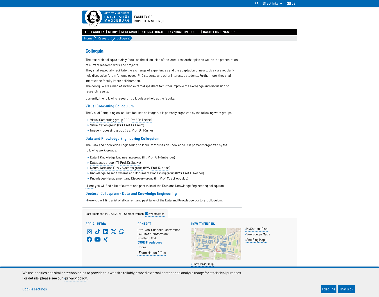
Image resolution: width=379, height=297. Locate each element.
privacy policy (76, 278)
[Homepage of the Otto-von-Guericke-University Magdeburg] (107, 19)
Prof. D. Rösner (193, 173)
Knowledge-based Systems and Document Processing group (132, 173)
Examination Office (183, 32)
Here (90, 186)
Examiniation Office (152, 252)
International (152, 32)
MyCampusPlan (257, 228)
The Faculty (95, 32)
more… (143, 247)
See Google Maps (258, 234)
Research (129, 32)
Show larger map (203, 264)
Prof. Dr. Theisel (141, 120)
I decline (328, 289)
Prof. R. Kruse (160, 168)
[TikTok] (98, 232)
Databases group (102, 162)
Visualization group (103, 125)
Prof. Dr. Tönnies (143, 130)
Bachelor (211, 32)
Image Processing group (107, 130)
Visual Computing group (106, 120)
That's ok (346, 289)
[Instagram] (89, 232)
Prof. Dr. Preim (133, 125)
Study (113, 32)
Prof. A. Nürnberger (161, 157)
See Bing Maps (256, 239)
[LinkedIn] (106, 232)
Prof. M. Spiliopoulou (173, 178)
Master (228, 32)
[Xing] (106, 240)
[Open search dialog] (257, 3)
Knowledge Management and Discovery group (122, 178)
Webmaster (156, 213)
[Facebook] (89, 240)
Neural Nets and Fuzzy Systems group (116, 168)
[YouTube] (98, 240)
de (293, 3)
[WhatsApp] (122, 232)
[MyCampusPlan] (216, 258)
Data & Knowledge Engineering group (115, 157)
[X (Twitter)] (114, 232)
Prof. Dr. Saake (130, 162)
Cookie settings (34, 289)
